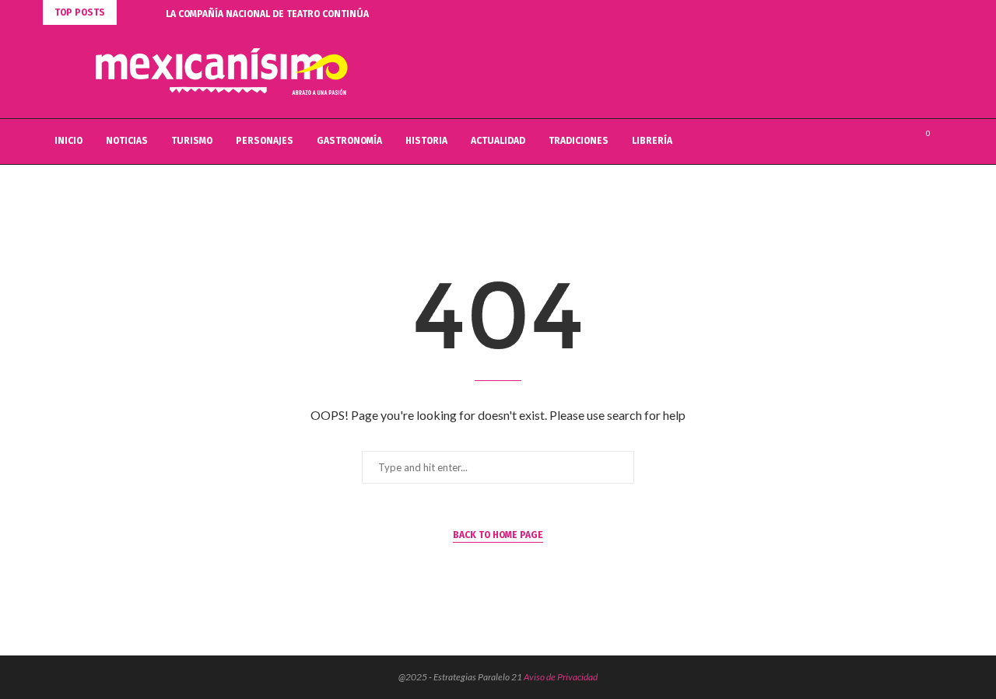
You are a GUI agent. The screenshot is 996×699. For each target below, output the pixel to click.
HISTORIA (426, 140)
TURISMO (191, 140)
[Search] (945, 141)
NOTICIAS (127, 140)
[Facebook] (867, 141)
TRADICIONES (578, 140)
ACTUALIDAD (498, 140)
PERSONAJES (264, 140)
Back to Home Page (498, 534)
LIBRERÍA (652, 140)
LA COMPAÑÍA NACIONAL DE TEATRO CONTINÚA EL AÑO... (287, 14)
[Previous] (131, 12)
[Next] (151, 12)
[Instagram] (900, 141)
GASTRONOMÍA (349, 140)
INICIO (68, 140)
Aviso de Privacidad (561, 677)
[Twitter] (883, 141)
